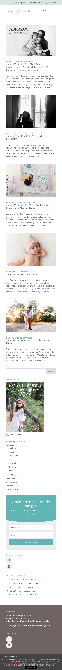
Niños (47, 67)
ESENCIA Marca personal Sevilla (19, 587)
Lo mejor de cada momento (20, 271)
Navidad (24, 208)
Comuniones (13, 455)
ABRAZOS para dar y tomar (19, 61)
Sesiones (10, 445)
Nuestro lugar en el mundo (19, 337)
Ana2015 (14, 64)
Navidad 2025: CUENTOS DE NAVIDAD (22, 579)
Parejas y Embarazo (16, 69)
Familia (26, 67)
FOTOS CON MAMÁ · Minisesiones (20, 591)
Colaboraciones (13, 67)
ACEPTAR (31, 668)
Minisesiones (37, 67)
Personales (11, 138)
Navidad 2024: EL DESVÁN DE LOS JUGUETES (24, 583)
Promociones (33, 69)
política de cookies (9, 665)
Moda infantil (14, 463)
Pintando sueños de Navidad (20, 202)
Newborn (12, 467)
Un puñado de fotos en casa (20, 133)
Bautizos (12, 448)
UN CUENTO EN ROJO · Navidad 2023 (22, 594)
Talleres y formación (15, 489)
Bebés (39, 64)
